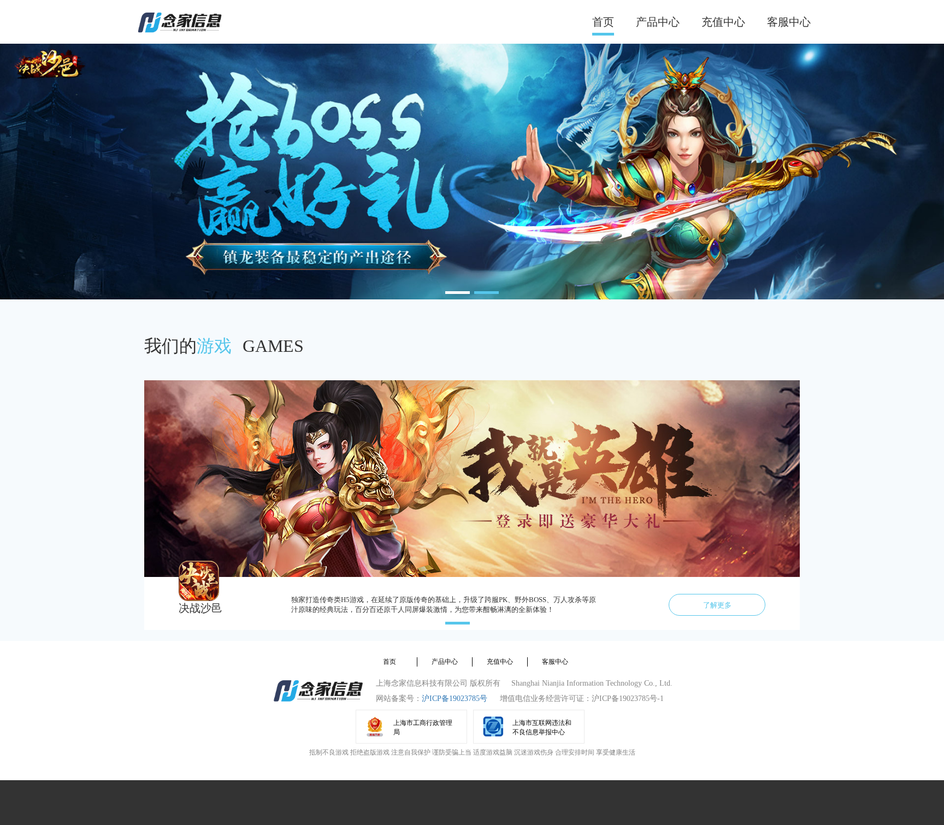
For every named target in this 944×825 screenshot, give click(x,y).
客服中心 (789, 22)
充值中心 (723, 22)
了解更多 (717, 605)
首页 (603, 22)
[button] (457, 292)
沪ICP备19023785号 (454, 698)
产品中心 (658, 22)
